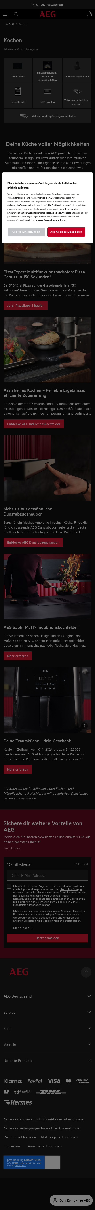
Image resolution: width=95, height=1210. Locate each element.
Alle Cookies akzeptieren (66, 231)
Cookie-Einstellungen (26, 231)
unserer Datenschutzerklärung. (51, 220)
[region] (47, 207)
